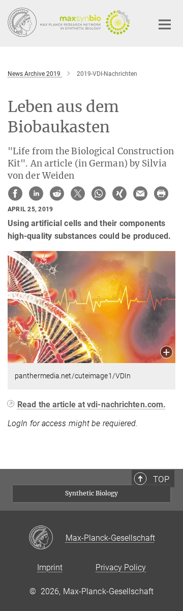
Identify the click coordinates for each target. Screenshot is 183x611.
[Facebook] (15, 193)
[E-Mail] (140, 193)
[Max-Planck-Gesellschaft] (47, 538)
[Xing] (119, 193)
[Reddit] (57, 193)
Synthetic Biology (91, 493)
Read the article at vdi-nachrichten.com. (91, 404)
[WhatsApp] (98, 193)
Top (161, 479)
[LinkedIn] (36, 193)
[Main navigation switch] (165, 24)
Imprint (50, 567)
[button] (166, 353)
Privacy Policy (121, 567)
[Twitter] (77, 193)
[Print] (161, 193)
